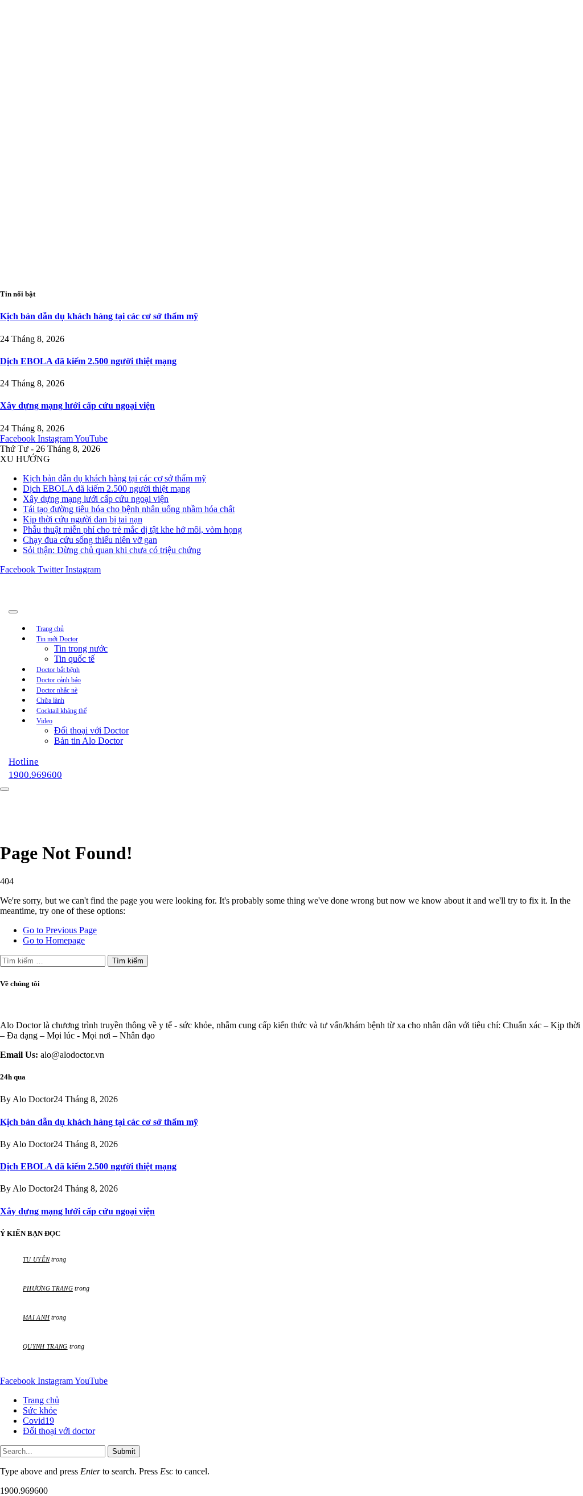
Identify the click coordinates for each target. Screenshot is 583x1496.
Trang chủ (50, 629)
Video (44, 721)
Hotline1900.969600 (35, 768)
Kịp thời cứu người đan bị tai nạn (82, 519)
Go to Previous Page (60, 930)
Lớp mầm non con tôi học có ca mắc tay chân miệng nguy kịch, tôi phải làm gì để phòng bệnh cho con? (190, 1299)
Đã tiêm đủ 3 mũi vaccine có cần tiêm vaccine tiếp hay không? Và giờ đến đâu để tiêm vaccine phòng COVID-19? (207, 1270)
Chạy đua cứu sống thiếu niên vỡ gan (90, 540)
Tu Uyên (36, 1259)
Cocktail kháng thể (61, 711)
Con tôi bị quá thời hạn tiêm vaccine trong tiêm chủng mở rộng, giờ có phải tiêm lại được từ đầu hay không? (199, 1328)
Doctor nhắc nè (56, 690)
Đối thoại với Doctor (91, 730)
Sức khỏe (40, 1410)
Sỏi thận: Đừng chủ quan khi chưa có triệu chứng (112, 550)
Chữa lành (50, 700)
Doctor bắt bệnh (58, 670)
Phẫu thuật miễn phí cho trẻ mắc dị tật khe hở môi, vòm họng (132, 529)
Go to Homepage (54, 940)
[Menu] (13, 611)
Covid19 (38, 1420)
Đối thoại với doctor (59, 1431)
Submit (124, 1451)
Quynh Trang (45, 1346)
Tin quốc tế (74, 658)
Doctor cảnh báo (58, 680)
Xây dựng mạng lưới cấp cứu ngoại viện (77, 405)
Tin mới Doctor (57, 639)
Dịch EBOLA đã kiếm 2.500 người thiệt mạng (88, 361)
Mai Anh (36, 1317)
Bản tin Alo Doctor (88, 740)
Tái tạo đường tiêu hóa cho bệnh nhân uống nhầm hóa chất (129, 509)
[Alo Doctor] (156, 608)
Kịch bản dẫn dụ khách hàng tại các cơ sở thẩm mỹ (99, 316)
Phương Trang (48, 1288)
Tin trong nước (81, 648)
